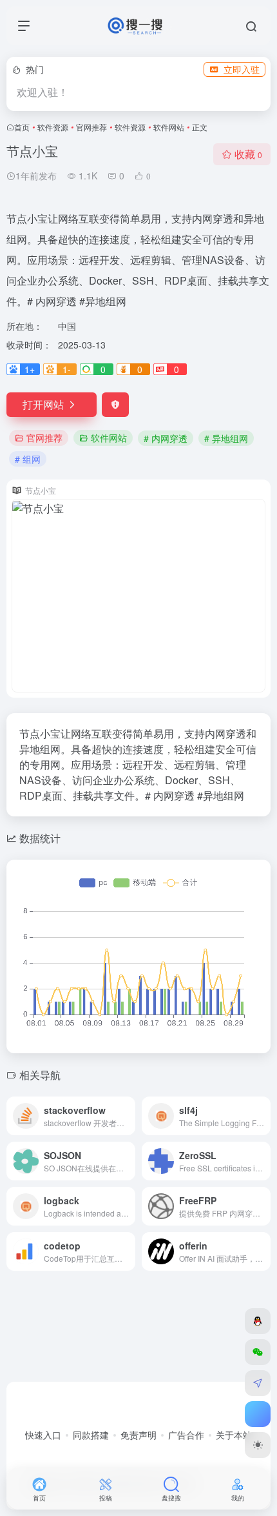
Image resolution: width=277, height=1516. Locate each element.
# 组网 (28, 458)
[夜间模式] (258, 1445)
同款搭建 (91, 1434)
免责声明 (138, 1434)
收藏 (248, 154)
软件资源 (52, 126)
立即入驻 (242, 69)
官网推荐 (91, 126)
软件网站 (168, 126)
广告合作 (186, 1434)
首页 (22, 126)
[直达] (128, 1116)
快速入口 (43, 1434)
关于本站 (234, 1434)
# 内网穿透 (165, 438)
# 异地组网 (226, 438)
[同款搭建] (258, 1383)
